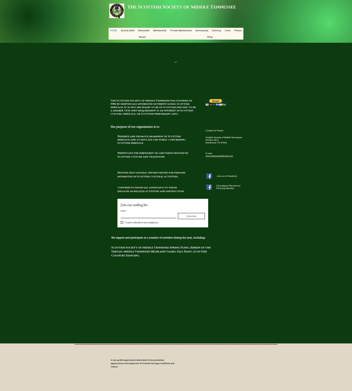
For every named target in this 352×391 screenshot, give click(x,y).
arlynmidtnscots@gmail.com (219, 156)
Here (224, 185)
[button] (216, 102)
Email (124, 211)
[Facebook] (209, 176)
